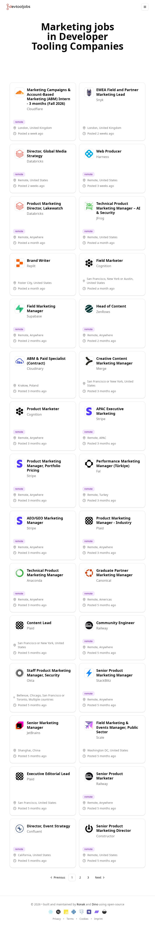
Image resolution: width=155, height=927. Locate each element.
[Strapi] (89, 912)
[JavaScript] (66, 912)
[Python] (73, 912)
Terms (70, 919)
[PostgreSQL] (81, 912)
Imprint (98, 919)
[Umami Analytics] (104, 912)
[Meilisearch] (96, 912)
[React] (50, 912)
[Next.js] (58, 912)
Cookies (84, 919)
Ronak (81, 904)
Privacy (57, 919)
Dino (95, 904)
